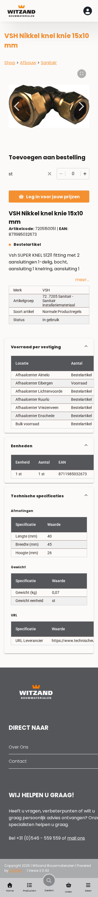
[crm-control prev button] (18, 106)
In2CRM (15, 870)
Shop (9, 63)
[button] (49, 347)
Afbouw (28, 63)
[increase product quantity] (85, 173)
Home (10, 890)
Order (68, 891)
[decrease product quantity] (61, 173)
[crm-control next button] (79, 106)
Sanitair (49, 63)
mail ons (76, 838)
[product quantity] (73, 173)
